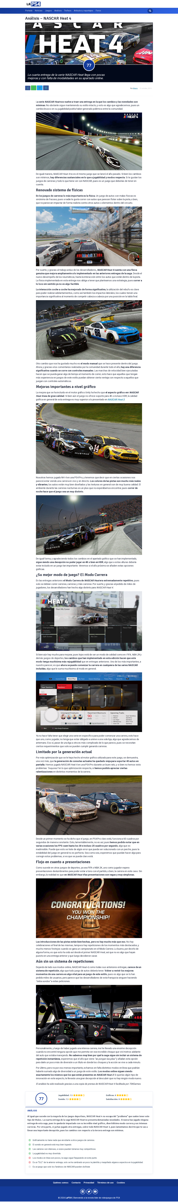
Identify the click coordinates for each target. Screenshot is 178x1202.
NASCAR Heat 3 (116, 399)
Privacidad (89, 1182)
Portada (28, 10)
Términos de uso (105, 1182)
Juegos (48, 10)
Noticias (38, 10)
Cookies (121, 1182)
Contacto (76, 1182)
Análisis (58, 10)
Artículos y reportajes (83, 10)
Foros (98, 10)
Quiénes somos (60, 1182)
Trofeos (67, 10)
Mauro (135, 88)
